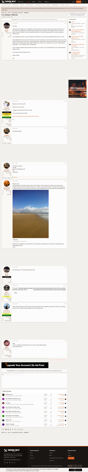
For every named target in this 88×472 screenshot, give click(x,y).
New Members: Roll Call (6, 4)
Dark (81, 465)
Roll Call (20, 395)
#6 (65, 267)
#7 (65, 285)
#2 (65, 101)
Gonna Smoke (61, 408)
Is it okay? (8, 403)
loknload (7, 425)
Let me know (68, 8)
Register (69, 455)
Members (46, 1)
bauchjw (62, 417)
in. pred (62, 395)
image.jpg (15, 239)
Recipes (48, 4)
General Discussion (75, 50)
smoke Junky (8, 400)
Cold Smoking (38, 4)
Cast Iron (62, 4)
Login (69, 452)
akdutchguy (16, 241)
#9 (65, 340)
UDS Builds (73, 42)
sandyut (62, 412)
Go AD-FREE (71, 458)
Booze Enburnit (9, 395)
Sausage (22, 4)
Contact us (32, 457)
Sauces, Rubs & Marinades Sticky (27, 404)
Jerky (43, 4)
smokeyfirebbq (9, 417)
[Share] (64, 23)
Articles (33, 1)
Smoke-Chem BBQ (60, 425)
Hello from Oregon (10, 424)
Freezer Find (8, 420)
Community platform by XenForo (43, 465)
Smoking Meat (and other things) (56, 457)
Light (76, 465)
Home (31, 452)
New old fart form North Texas (13, 407)
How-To (67, 4)
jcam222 (62, 404)
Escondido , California (6, 143)
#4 (65, 163)
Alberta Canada (8, 320)
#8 (65, 303)
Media (39, 1)
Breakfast (73, 34)
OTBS (72, 22)
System (70, 465)
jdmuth (4, 17)
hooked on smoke (9, 404)
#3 (65, 128)
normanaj (62, 400)
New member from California (12, 415)
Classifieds (51, 460)
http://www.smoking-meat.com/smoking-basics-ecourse (25, 116)
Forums (28, 1)
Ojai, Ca (9, 36)
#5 (65, 181)
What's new (20, 1)
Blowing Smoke (15, 4)
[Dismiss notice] (85, 8)
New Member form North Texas (13, 398)
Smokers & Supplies (29, 4)
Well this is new (9, 394)
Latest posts (72, 19)
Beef (19, 421)
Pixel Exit (60, 465)
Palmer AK (9, 194)
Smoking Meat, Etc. (55, 4)
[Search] (85, 1)
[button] (24, 1)
